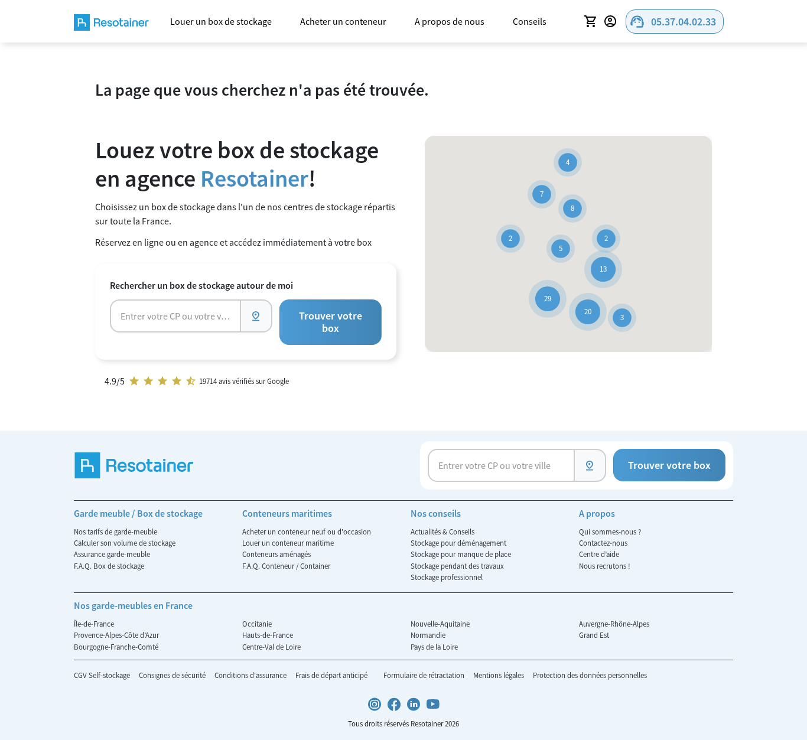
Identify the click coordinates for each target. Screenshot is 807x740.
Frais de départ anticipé (332, 675)
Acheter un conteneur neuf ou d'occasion (306, 531)
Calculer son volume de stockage (124, 542)
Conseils (529, 21)
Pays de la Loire (434, 646)
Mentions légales (499, 675)
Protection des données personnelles (590, 675)
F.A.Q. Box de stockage (109, 566)
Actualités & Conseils (442, 531)
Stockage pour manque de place (461, 554)
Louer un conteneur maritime (288, 542)
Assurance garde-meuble (112, 554)
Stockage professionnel (447, 577)
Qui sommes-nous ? (610, 531)
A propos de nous (449, 21)
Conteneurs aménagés (276, 554)
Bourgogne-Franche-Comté (116, 646)
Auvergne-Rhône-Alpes (614, 623)
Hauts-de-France (267, 635)
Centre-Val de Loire (271, 646)
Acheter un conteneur (343, 21)
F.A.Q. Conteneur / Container (286, 566)
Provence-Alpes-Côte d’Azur (116, 635)
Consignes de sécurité (173, 675)
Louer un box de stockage (221, 21)
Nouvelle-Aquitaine (440, 623)
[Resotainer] (111, 21)
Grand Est (594, 635)
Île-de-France (94, 623)
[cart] (590, 21)
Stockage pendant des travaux (457, 566)
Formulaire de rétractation (424, 675)
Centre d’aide (599, 554)
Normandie (428, 635)
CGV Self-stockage (103, 675)
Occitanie (257, 623)
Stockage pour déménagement (458, 542)
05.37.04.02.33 (672, 22)
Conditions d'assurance (251, 675)
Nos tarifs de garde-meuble (115, 531)
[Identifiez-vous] (612, 21)
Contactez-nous (603, 542)
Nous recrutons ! (604, 566)
